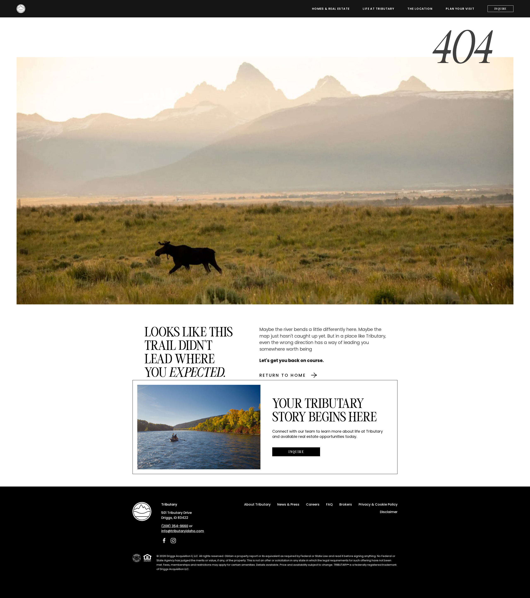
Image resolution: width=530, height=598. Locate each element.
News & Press (288, 504)
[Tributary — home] (21, 8)
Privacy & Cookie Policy (378, 504)
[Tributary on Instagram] (173, 541)
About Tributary (257, 504)
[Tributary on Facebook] (164, 541)
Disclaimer (389, 512)
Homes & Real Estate (331, 9)
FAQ (329, 504)
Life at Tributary (378, 9)
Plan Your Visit (460, 9)
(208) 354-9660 (174, 526)
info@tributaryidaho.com (182, 531)
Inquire (500, 8)
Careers (312, 504)
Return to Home (282, 375)
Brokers (345, 504)
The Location (419, 9)
